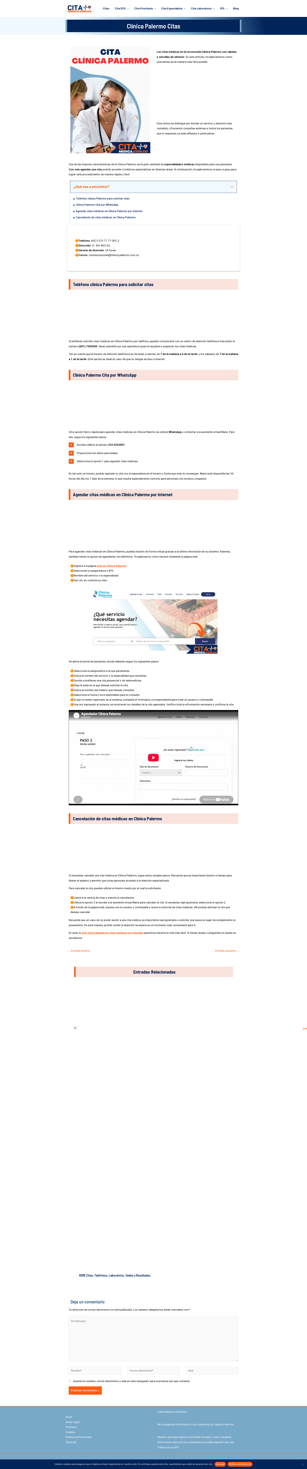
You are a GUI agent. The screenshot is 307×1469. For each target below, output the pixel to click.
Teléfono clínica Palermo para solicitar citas (103, 198)
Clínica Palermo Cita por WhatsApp (97, 204)
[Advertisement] (197, 94)
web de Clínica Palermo (111, 565)
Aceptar (220, 1464)
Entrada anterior (78, 950)
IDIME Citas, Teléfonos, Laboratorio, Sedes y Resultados (114, 1275)
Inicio (69, 1416)
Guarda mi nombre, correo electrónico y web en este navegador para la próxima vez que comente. (131, 1381)
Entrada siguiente (227, 950)
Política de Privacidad (78, 1437)
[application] (127, 8)
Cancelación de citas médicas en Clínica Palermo (106, 217)
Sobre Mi (71, 1442)
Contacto (71, 1427)
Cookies (70, 1432)
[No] (303, 1464)
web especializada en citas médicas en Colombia (112, 932)
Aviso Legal (72, 1422)
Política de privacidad (240, 1464)
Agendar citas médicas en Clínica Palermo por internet (109, 211)
